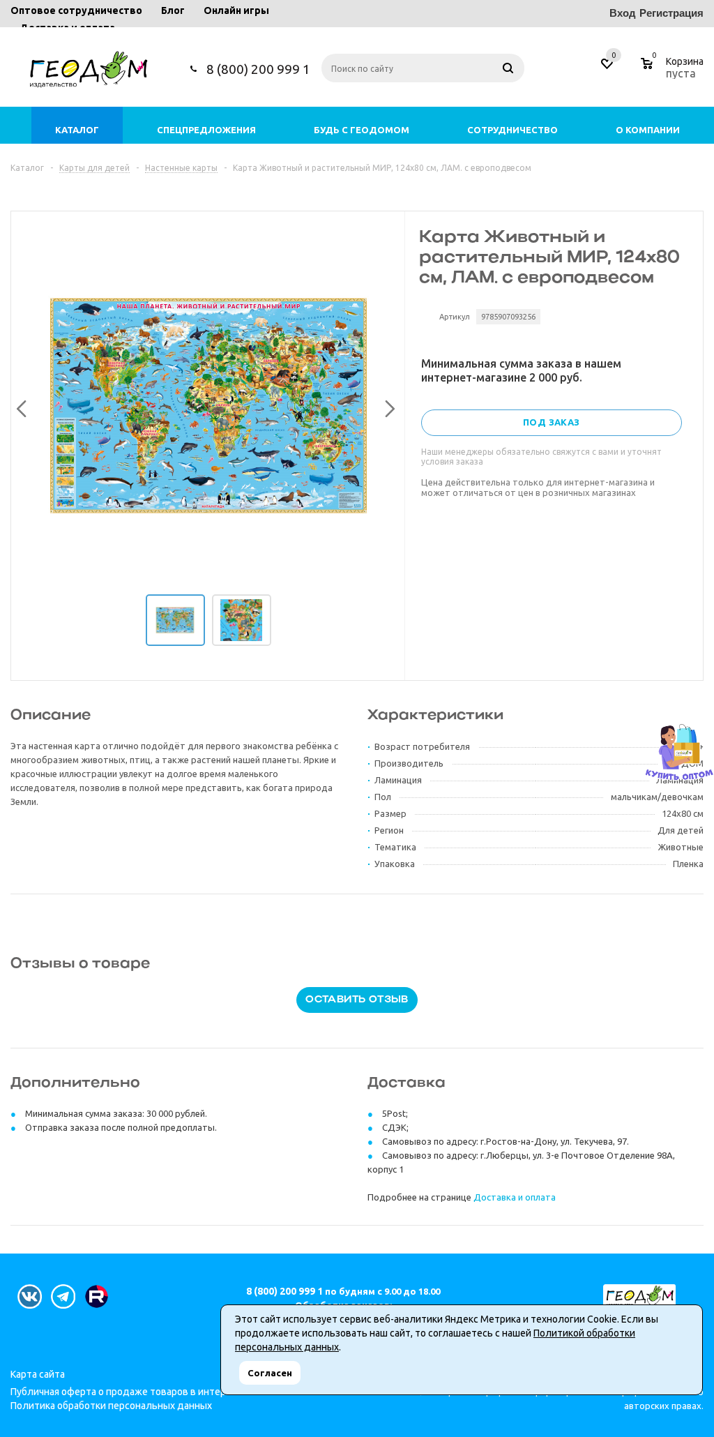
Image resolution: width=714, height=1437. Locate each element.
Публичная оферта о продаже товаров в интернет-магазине (149, 1391)
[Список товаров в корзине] (674, 71)
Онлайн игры (236, 10)
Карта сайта (37, 1374)
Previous (19, 406)
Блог (173, 10)
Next (386, 406)
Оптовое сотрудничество (76, 10)
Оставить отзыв (357, 1000)
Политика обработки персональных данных (111, 1405)
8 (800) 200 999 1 (258, 69)
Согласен (270, 1373)
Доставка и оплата (514, 1197)
